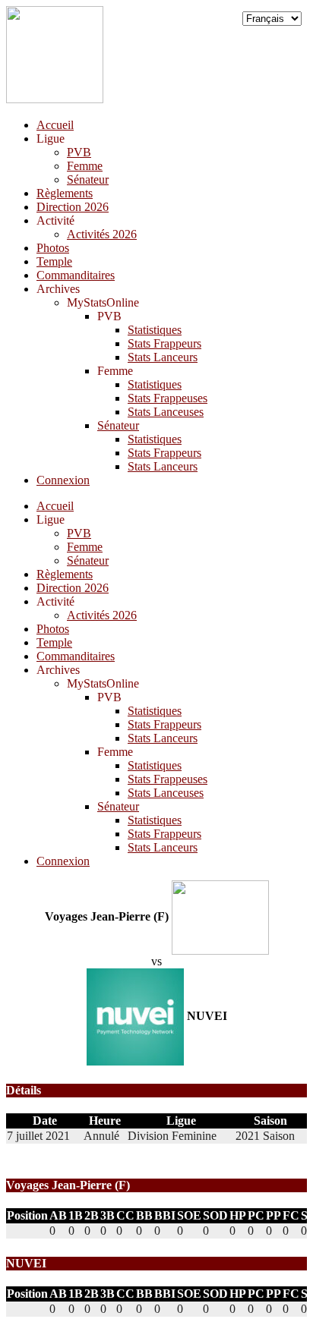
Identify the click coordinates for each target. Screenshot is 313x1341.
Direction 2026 (72, 206)
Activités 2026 (102, 234)
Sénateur (88, 179)
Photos (52, 247)
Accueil (55, 124)
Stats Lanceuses (166, 411)
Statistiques (155, 329)
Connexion (63, 480)
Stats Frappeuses (167, 398)
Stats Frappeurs (164, 343)
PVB (79, 152)
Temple (54, 261)
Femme (85, 165)
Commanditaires (75, 275)
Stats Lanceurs (163, 357)
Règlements (64, 193)
